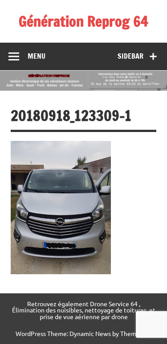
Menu (36, 56)
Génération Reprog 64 (83, 21)
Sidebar (130, 56)
